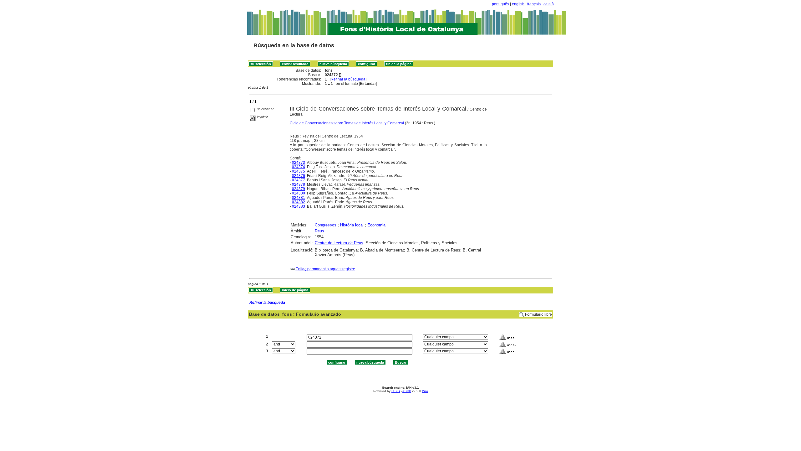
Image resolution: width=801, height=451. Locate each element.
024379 (298, 189)
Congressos (325, 225)
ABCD (406, 391)
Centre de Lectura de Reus (339, 243)
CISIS (395, 391)
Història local (352, 225)
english (518, 4)
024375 (298, 171)
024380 (298, 193)
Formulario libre (538, 314)
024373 (298, 162)
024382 (298, 202)
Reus (319, 231)
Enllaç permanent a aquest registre (325, 269)
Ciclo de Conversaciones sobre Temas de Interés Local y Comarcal (347, 123)
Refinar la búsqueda (348, 79)
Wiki (425, 391)
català (548, 4)
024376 (298, 176)
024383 (298, 206)
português (500, 4)
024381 (298, 197)
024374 (298, 167)
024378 (298, 184)
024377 (298, 180)
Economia (376, 225)
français (534, 4)
